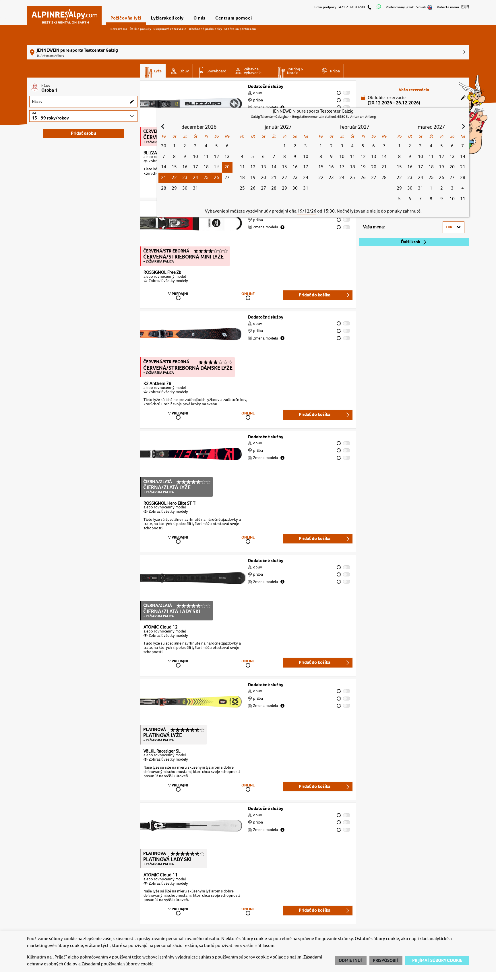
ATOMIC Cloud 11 (161, 875)
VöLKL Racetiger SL (162, 751)
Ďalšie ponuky (140, 29)
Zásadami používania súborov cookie (118, 964)
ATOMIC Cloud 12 (161, 627)
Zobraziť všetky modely (168, 281)
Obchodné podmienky (205, 29)
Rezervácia (119, 29)
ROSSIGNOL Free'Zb (162, 272)
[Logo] (64, 13)
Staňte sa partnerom (240, 29)
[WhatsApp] (378, 7)
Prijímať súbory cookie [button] (437, 960)
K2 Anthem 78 (157, 383)
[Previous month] (163, 127)
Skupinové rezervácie (170, 29)
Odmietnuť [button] (351, 960)
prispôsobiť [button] (386, 960)
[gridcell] (227, 167)
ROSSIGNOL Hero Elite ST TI (170, 503)
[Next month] (463, 127)
